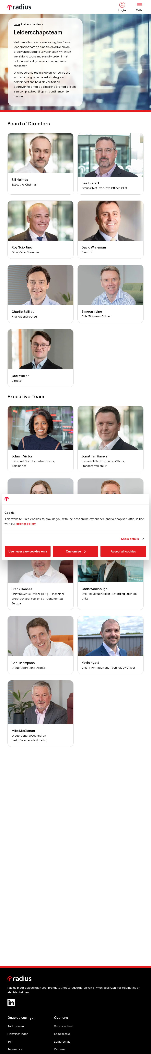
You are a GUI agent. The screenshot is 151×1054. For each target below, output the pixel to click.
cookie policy (26, 523)
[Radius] (19, 7)
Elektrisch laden (17, 1034)
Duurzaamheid (63, 1026)
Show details (130, 538)
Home (17, 24)
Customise (73, 551)
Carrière (59, 1049)
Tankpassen (15, 1026)
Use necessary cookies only (27, 551)
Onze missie (62, 1034)
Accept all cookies (123, 551)
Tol (9, 1041)
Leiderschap (62, 1041)
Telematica (14, 1049)
